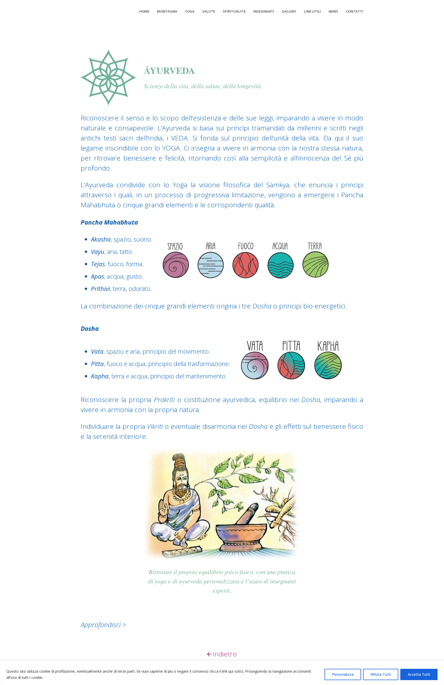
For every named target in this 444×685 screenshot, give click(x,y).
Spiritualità (234, 11)
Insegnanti (263, 11)
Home (144, 11)
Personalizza (343, 674)
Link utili (312, 11)
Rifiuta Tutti (381, 674)
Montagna (167, 11)
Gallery (289, 11)
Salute (208, 11)
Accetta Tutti (419, 674)
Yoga (190, 11)
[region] (222, 673)
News (333, 11)
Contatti (354, 11)
